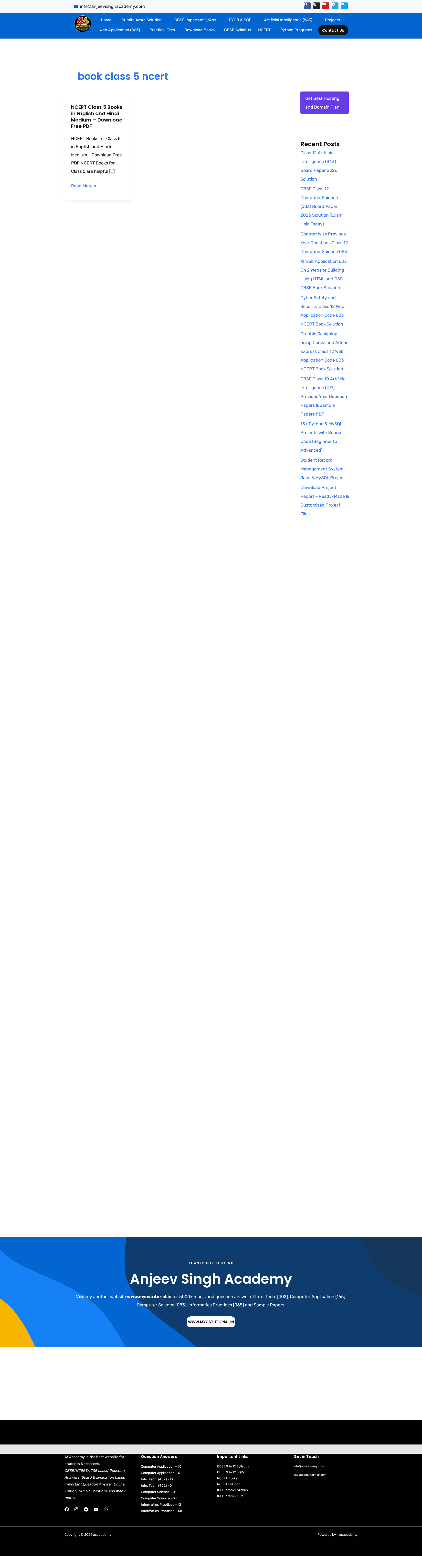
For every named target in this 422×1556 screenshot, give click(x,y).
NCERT (264, 30)
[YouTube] (96, 1509)
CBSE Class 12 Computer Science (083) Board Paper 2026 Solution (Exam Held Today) (321, 206)
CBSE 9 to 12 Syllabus (233, 1466)
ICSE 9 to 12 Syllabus (232, 1490)
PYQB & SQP (240, 20)
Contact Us (333, 30)
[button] (143, 20)
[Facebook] (66, 1509)
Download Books (199, 30)
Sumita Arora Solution (142, 20)
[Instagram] (76, 1509)
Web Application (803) (119, 30)
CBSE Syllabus (237, 30)
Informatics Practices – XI (161, 1505)
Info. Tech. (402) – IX (157, 1479)
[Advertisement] (324, 618)
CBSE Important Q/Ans (195, 20)
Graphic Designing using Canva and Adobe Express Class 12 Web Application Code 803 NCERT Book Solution (324, 351)
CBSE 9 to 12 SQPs (230, 1472)
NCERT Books (227, 1478)
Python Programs (296, 30)
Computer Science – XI (158, 1492)
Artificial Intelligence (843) (288, 20)
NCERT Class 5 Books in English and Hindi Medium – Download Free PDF (97, 117)
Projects (332, 20)
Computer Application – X (160, 1473)
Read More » (83, 186)
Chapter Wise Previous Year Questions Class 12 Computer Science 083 (324, 242)
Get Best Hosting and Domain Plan (322, 103)
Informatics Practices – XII (161, 1511)
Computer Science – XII (159, 1498)
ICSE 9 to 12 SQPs (230, 1496)
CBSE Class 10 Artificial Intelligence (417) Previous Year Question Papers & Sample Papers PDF (323, 396)
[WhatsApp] (106, 1509)
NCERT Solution (228, 1484)
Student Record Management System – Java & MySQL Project (323, 469)
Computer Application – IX (161, 1466)
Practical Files (162, 30)
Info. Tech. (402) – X (156, 1486)
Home (106, 20)
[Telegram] (86, 1509)
